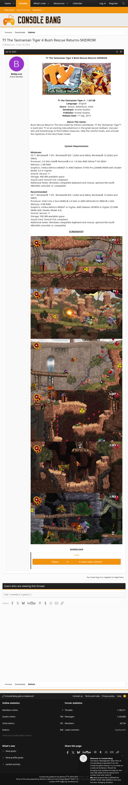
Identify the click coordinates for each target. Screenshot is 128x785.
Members (37, 10)
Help (119, 696)
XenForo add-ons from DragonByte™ (55, 779)
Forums (23, 3)
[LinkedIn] (29, 603)
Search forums (23, 10)
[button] (13, 3)
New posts (9, 10)
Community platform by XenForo (64, 777)
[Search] (123, 3)
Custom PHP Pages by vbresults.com (64, 781)
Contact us (78, 696)
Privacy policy (108, 696)
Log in (63, 561)
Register (74, 561)
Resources (59, 3)
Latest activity (13, 764)
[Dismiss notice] (122, 756)
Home (8, 3)
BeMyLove (10, 44)
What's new (40, 3)
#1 (121, 51)
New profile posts (14, 757)
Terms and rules (92, 696)
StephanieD (120, 729)
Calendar (77, 3)
